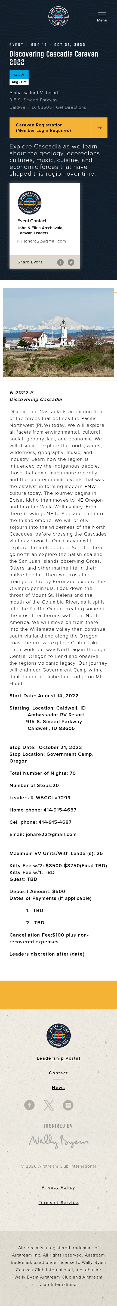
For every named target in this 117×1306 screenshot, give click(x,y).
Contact (58, 1073)
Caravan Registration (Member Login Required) (43, 127)
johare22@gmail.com (45, 241)
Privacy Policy (58, 1187)
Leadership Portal (59, 1058)
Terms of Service (59, 1202)
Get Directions (71, 107)
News (58, 1087)
